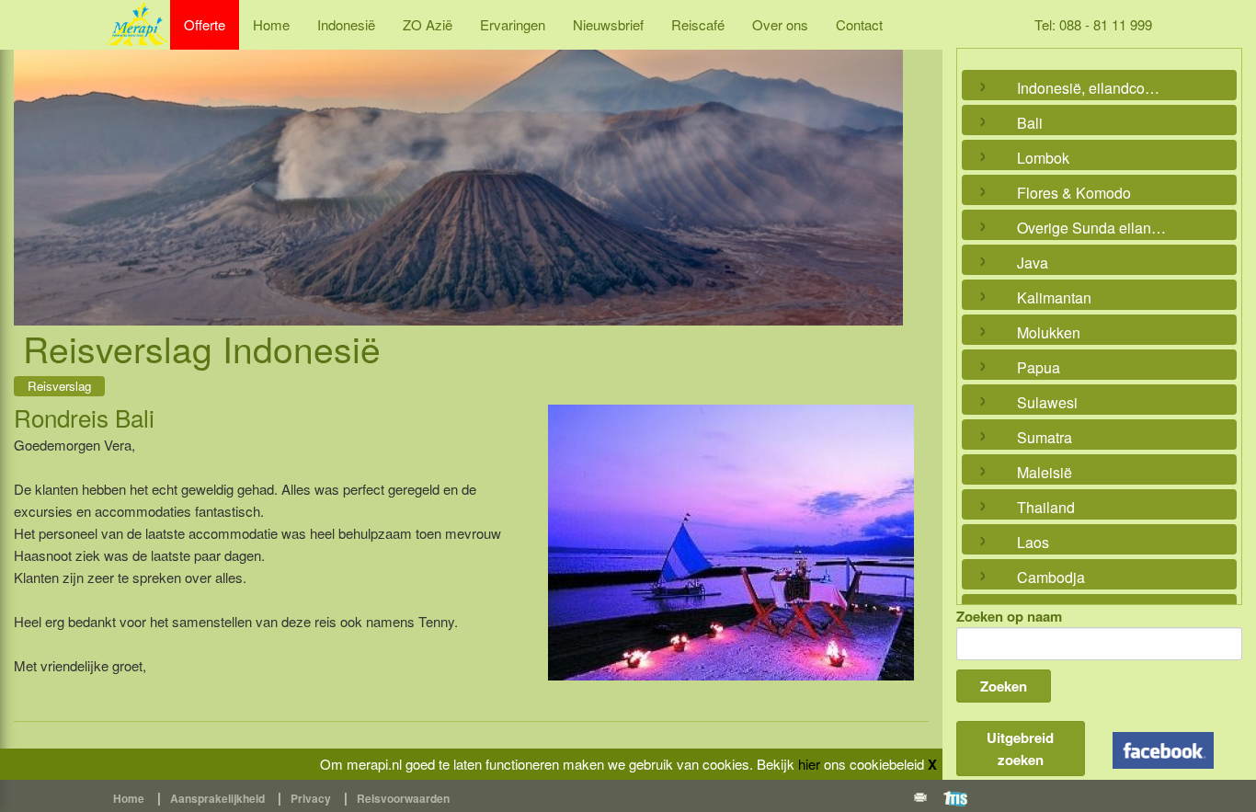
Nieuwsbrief (608, 24)
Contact (859, 24)
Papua (1038, 367)
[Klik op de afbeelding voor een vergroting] (731, 542)
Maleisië (1044, 472)
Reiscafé (698, 24)
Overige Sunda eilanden (1095, 227)
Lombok (1043, 157)
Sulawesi (1047, 402)
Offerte (204, 24)
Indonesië (346, 24)
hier (809, 763)
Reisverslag (59, 386)
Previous (32, 166)
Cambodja (1051, 577)
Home (271, 24)
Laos (1033, 542)
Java (1032, 262)
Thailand (1046, 507)
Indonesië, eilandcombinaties (1095, 87)
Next (884, 166)
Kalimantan (1054, 297)
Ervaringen (512, 24)
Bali (1030, 122)
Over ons (780, 24)
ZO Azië (427, 24)
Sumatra (1044, 437)
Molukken (1048, 332)
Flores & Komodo (1074, 192)
